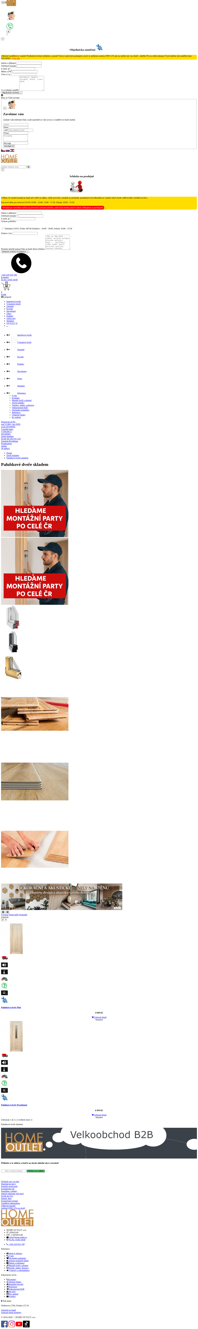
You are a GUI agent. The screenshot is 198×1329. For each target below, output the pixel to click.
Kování (9, 309)
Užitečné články (19, 415)
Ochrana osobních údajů (18, 1261)
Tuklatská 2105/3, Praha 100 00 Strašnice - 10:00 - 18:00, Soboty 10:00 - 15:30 (38, 228)
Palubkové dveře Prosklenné (14, 1105)
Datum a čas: (6, 233)
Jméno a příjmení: (8, 63)
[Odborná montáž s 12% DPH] (99, 1000)
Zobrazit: (5, 917)
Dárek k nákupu (15, 1253)
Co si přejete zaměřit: (10, 90)
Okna (8, 313)
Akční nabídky (18, 403)
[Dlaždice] (7, 912)
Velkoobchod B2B (20, 408)
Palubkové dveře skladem (17, 458)
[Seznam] (3, 912)
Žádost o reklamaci (16, 1263)
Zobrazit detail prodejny (11, 1312)
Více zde (16, 58)
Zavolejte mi (9, 146)
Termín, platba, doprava (18, 1268)
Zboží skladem (12, 455)
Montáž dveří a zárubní (22, 400)
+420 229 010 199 (9, 275)
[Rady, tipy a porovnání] (99, 986)
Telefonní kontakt (8, 66)
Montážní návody (15, 1284)
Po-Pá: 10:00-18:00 (9, 280)
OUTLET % (11, 323)
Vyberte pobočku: (8, 221)
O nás (14, 395)
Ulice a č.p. (6, 74)
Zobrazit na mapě (8, 1310)
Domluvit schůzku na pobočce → (15, 252)
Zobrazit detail (100, 1017)
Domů (9, 453)
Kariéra (12, 1296)
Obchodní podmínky (20, 410)
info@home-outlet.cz (18, 1237)
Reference (16, 412)
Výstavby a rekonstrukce (19, 1270)
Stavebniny (11, 311)
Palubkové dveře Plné (11, 1007)
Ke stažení (16, 417)
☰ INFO (5, 2)
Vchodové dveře (13, 304)
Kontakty (5, 277)
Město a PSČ (6, 71)
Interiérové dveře (13, 301)
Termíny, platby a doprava (23, 405)
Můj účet (11, 1291)
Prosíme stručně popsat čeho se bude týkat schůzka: (23, 249)
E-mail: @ (5, 69)
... (7, 326)
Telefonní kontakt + (9, 216)
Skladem (10, 321)
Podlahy (9, 316)
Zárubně (10, 306)
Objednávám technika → (11, 93)
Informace (21, 393)
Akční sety (11, 318)
